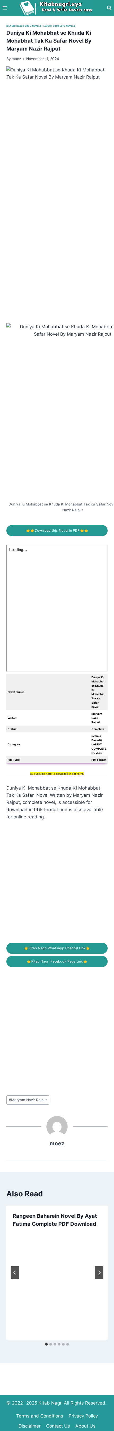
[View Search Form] (109, 8)
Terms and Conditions (39, 1416)
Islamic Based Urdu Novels (23, 26)
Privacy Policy (83, 1416)
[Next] (99, 1272)
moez (57, 1143)
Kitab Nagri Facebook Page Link (57, 961)
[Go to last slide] (15, 1272)
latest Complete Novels (59, 26)
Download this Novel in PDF (57, 530)
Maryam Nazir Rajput (28, 1100)
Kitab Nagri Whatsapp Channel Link (57, 948)
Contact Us (58, 1426)
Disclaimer (30, 1426)
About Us (85, 1426)
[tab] (46, 1344)
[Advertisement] (57, 266)
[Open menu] (5, 8)
